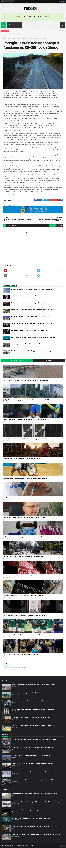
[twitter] (59, 1)
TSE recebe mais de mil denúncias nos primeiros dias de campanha (24, 615)
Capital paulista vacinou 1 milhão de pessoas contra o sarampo (23, 498)
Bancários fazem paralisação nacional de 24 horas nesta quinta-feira (25, 576)
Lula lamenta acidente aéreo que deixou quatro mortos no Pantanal (33, 810)
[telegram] (64, 1)
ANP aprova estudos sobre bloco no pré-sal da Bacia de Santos (31, 755)
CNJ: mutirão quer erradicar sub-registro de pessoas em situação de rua (34, 739)
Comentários (49, 360)
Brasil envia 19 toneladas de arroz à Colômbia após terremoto (22, 458)
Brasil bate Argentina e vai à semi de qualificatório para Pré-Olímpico (25, 478)
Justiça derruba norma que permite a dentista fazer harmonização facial (26, 400)
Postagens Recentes (17, 360)
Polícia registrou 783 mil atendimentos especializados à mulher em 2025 (32, 344)
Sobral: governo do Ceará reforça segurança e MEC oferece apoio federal (34, 794)
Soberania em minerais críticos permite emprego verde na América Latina (35, 780)
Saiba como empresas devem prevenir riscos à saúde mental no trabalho (26, 537)
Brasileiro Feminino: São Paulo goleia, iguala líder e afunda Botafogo (31, 351)
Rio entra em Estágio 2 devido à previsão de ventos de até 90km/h (23, 556)
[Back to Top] (64, 846)
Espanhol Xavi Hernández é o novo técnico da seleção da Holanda (30, 330)
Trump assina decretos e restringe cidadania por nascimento (29, 296)
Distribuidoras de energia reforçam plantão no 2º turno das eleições (31, 289)
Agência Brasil (12, 195)
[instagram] (61, 1)
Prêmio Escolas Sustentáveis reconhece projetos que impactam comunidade (36, 834)
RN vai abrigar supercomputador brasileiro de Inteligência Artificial (24, 439)
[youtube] (57, 1)
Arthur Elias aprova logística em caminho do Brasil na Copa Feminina (24, 419)
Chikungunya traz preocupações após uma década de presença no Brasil (34, 826)
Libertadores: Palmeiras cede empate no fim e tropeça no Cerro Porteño (33, 309)
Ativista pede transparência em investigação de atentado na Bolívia (24, 517)
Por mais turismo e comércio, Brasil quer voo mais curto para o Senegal (34, 772)
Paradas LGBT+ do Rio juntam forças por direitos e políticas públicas (33, 763)
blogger (52, 225)
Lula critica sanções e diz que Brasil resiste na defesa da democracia (33, 818)
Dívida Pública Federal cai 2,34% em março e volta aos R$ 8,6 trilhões (33, 747)
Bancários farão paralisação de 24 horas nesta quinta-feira (21, 654)
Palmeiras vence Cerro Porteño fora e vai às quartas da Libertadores (24, 635)
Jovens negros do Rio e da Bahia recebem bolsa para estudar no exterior (32, 316)
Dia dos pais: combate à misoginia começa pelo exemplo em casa (30, 303)
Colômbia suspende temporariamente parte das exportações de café (31, 323)
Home (4, 38)
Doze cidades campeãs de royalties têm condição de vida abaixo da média (33, 337)
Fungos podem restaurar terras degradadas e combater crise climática (25, 380)
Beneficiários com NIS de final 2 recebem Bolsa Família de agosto (23, 595)
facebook (59, 225)
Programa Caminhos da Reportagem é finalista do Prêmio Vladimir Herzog (35, 802)
